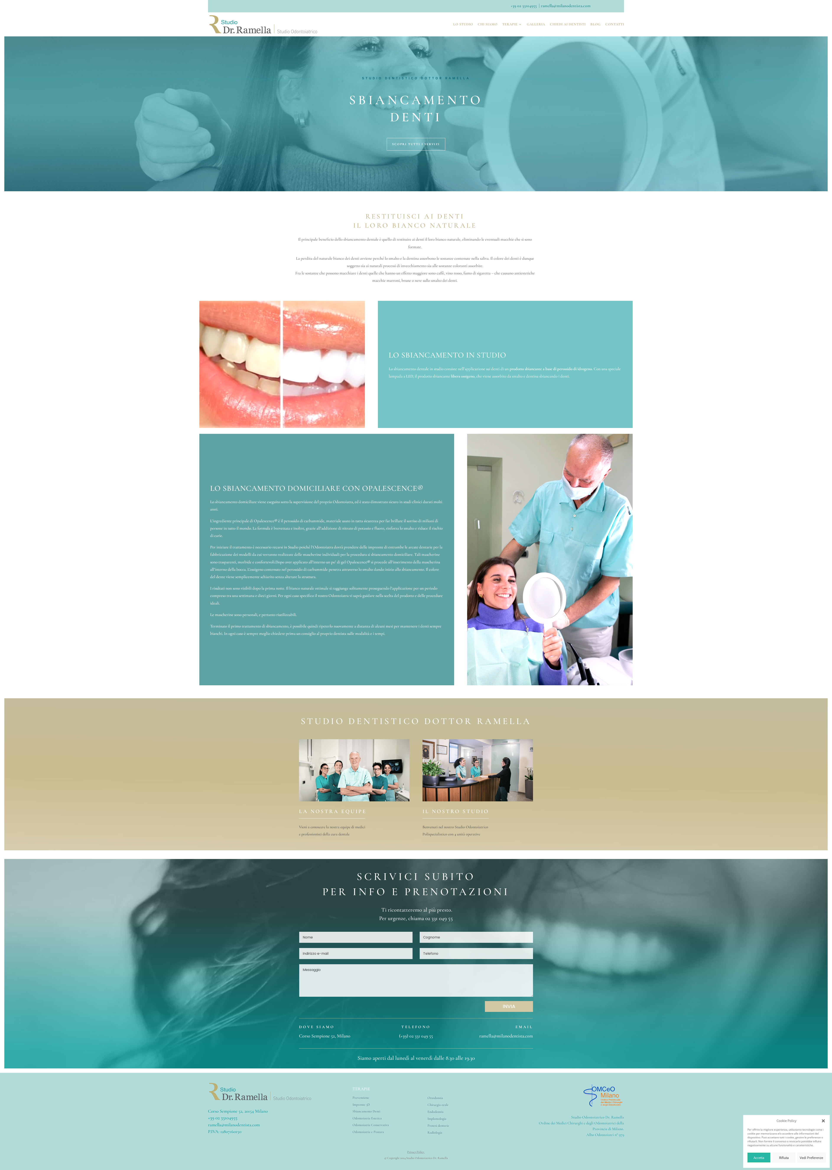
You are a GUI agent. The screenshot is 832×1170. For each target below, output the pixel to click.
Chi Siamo (487, 24)
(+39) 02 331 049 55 (416, 1036)
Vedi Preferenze (811, 1157)
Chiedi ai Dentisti (568, 24)
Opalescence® (392, 488)
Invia (509, 1006)
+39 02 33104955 (524, 5)
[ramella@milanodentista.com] (540, 5)
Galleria (536, 24)
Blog (595, 24)
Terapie (510, 24)
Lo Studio (463, 24)
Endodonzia (435, 1112)
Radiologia (434, 1132)
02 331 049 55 (439, 918)
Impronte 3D (361, 1104)
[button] (823, 1121)
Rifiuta (784, 1157)
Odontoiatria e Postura (368, 1132)
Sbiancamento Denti (366, 1111)
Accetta (759, 1157)
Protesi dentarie (438, 1125)
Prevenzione (361, 1097)
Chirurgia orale (437, 1105)
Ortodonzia (435, 1098)
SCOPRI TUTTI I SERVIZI (416, 144)
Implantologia (436, 1119)
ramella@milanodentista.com (506, 1036)
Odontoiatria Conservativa (371, 1125)
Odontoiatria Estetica (367, 1118)
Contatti (614, 24)
